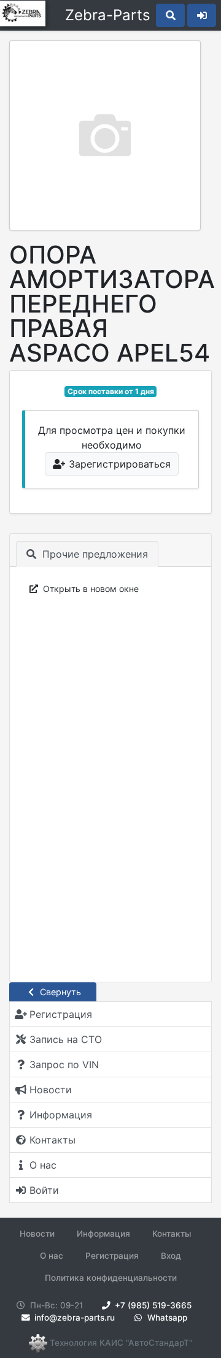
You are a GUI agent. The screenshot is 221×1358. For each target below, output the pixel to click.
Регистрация (112, 1256)
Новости (37, 1234)
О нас (51, 1256)
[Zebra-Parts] (25, 15)
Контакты (172, 1234)
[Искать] (170, 15)
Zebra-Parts (107, 15)
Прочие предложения (93, 554)
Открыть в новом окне (90, 588)
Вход (171, 1256)
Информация (103, 1234)
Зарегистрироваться (118, 464)
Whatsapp (166, 1317)
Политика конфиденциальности (111, 1278)
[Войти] (201, 15)
